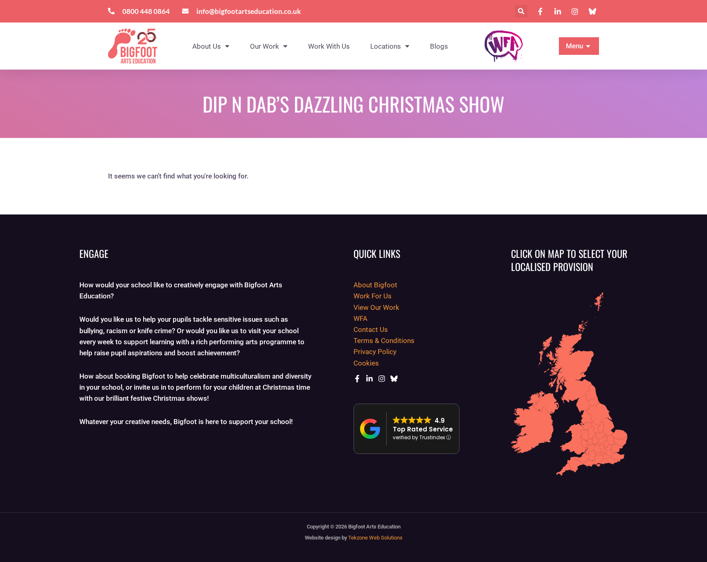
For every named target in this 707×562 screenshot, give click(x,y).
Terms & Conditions (384, 340)
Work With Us (329, 46)
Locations (385, 46)
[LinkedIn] (369, 378)
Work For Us (373, 296)
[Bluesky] (394, 378)
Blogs (439, 46)
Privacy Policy (375, 352)
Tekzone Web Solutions (375, 538)
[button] (521, 11)
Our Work (264, 46)
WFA (360, 318)
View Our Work (376, 307)
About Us (206, 46)
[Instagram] (381, 378)
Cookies (366, 363)
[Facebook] (357, 378)
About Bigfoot (375, 285)
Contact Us (371, 329)
